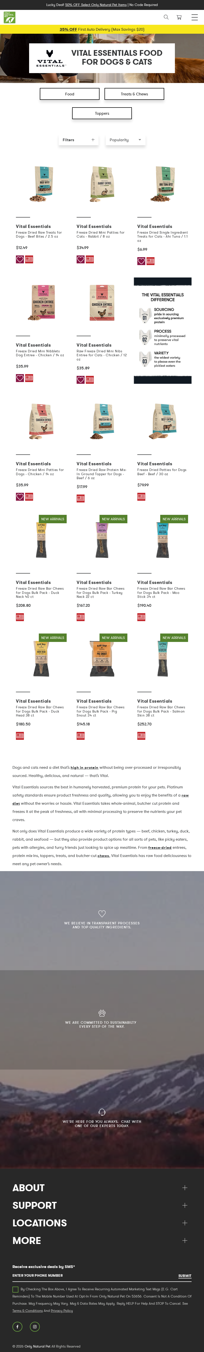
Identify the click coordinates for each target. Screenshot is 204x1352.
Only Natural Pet (38, 1346)
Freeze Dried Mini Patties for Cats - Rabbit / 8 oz (101, 234)
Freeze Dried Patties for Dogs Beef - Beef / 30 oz (162, 472)
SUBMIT (185, 1275)
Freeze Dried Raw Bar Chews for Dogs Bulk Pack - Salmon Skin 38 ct (161, 711)
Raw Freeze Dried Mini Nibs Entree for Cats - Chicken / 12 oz (102, 355)
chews (103, 856)
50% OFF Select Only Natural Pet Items (96, 4)
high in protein (85, 767)
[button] (126, 139)
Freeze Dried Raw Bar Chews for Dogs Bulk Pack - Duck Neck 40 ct (40, 592)
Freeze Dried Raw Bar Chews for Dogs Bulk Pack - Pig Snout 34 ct (100, 711)
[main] (102, 455)
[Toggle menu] (194, 16)
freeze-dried (160, 847)
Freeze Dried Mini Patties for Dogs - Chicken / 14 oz (40, 472)
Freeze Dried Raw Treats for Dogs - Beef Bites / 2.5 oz (39, 234)
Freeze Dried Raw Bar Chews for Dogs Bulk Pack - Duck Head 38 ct (40, 711)
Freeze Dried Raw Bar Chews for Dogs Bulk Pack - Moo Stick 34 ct (161, 592)
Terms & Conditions (27, 1310)
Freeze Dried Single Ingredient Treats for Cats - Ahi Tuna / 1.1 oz (162, 236)
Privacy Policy (62, 1310)
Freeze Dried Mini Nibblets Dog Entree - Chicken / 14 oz (40, 353)
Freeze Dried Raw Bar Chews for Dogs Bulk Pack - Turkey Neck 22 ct (100, 592)
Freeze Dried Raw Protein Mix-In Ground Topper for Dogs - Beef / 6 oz (102, 474)
